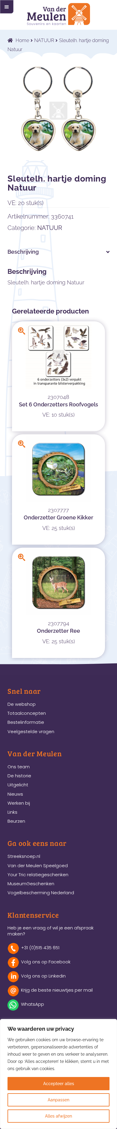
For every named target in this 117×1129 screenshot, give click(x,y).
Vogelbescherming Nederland (41, 892)
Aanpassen (58, 1099)
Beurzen (16, 821)
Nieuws (15, 794)
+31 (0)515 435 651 (40, 947)
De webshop (22, 704)
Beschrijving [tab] (23, 252)
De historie (19, 776)
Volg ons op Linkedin (43, 976)
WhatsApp (32, 1004)
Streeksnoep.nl (24, 856)
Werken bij (19, 803)
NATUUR (44, 40)
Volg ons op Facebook (45, 962)
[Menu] (7, 7)
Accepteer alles (58, 1083)
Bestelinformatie (26, 722)
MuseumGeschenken (31, 883)
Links (12, 812)
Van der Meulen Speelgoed (38, 865)
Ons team (19, 766)
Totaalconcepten (27, 713)
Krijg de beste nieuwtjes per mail (57, 990)
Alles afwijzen (58, 1116)
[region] (58, 1074)
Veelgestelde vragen (31, 731)
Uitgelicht (18, 785)
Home (22, 40)
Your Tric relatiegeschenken (38, 874)
